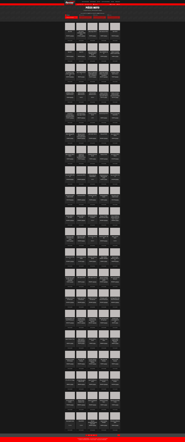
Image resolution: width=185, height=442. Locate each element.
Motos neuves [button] (93, 1)
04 (93, 435)
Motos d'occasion (85, 1)
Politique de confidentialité (101, 439)
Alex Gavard (95, 440)
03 (91, 435)
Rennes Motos (86, 438)
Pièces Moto (117, 1)
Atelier (112, 1)
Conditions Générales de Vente (84, 439)
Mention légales (93, 439)
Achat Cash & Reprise (106, 1)
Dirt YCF (98, 1)
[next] (96, 435)
